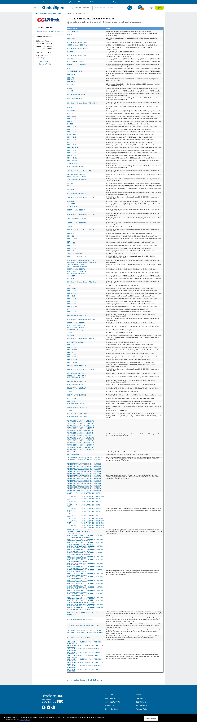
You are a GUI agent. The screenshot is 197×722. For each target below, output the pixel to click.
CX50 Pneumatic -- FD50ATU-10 (77, 45)
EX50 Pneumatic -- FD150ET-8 (76, 193)
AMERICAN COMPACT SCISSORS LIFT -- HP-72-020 (84, 485)
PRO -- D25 (71, 236)
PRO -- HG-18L (72, 158)
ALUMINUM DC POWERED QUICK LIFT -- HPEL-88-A (84, 459)
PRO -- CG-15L (72, 129)
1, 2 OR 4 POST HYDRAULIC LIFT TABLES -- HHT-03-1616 (85, 496)
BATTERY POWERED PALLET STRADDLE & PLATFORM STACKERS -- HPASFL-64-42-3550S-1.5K (85, 536)
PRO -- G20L (71, 251)
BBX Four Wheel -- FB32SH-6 (76, 381)
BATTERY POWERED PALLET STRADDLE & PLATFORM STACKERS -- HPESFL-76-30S (85, 574)
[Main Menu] (35, 7)
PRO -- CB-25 (71, 288)
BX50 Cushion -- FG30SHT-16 (76, 376)
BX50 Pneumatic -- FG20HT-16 (77, 273)
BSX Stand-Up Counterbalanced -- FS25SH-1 (81, 319)
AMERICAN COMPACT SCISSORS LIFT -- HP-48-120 (84, 478)
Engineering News (67, 2)
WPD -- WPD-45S (72, 31)
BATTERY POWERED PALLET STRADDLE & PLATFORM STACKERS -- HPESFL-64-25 (85, 564)
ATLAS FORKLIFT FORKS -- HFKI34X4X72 (80, 442)
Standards (82, 2)
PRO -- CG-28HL (72, 312)
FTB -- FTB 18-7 (72, 142)
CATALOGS (61, 14)
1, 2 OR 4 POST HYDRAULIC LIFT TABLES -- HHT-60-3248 (85, 527)
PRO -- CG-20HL (72, 248)
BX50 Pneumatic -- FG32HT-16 (77, 389)
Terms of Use (141, 705)
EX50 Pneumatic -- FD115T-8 (76, 99)
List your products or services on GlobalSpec (49, 31)
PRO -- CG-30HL (72, 359)
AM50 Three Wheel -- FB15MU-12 (77, 176)
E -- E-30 (70, 124)
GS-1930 (70, 68)
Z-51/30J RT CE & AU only (75, 342)
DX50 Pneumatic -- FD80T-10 (76, 65)
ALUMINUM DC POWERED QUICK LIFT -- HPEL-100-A (84, 458)
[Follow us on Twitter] (48, 708)
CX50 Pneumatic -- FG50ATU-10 (77, 48)
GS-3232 (70, 183)
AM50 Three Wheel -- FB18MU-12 (77, 218)
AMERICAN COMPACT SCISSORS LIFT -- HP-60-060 (84, 483)
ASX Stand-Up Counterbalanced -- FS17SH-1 (81, 198)
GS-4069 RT (71, 276)
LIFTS (69, 14)
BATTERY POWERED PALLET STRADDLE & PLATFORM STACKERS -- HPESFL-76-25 (85, 571)
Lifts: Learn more (72, 24)
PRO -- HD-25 (71, 291)
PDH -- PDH (71, 78)
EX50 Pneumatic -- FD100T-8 (76, 94)
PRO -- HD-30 (71, 347)
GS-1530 (70, 59)
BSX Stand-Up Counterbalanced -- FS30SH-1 (81, 370)
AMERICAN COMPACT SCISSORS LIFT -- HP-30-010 (84, 465)
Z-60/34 (69, 391)
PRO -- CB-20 (71, 233)
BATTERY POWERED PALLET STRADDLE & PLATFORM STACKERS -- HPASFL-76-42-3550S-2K (85, 547)
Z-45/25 (69, 332)
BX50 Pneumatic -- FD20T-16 (76, 269)
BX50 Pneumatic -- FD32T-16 (76, 384)
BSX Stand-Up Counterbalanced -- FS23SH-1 (81, 282)
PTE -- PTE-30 (71, 134)
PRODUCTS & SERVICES (48, 14)
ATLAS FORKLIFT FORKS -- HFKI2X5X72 (80, 435)
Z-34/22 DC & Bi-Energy (74, 253)
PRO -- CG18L (71, 155)
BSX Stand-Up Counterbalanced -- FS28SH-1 (81, 338)
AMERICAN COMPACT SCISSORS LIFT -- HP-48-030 (84, 477)
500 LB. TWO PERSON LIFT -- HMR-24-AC (80, 619)
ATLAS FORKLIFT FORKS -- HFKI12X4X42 (80, 420)
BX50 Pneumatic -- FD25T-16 (76, 323)
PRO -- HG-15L (72, 132)
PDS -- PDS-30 (72, 160)
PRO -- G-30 (71, 352)
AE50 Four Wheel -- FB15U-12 (76, 174)
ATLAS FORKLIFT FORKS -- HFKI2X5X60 (80, 434)
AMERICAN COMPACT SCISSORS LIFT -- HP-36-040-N (84, 470)
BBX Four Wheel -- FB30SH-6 (76, 365)
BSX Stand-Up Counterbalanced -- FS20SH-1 (81, 262)
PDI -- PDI (70, 80)
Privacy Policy (142, 709)
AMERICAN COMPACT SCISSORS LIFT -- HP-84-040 (84, 490)
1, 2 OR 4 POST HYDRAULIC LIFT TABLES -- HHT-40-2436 (85, 520)
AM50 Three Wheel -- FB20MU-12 (77, 266)
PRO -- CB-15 (71, 116)
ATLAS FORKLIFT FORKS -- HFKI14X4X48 (80, 429)
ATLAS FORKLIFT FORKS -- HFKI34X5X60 (80, 447)
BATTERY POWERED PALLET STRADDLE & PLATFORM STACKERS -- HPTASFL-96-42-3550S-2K (85, 608)
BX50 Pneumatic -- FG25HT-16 (77, 327)
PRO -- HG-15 (71, 137)
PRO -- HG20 (71, 243)
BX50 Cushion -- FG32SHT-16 (76, 387)
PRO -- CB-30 (71, 345)
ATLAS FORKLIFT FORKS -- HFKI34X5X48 (80, 446)
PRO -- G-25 (71, 296)
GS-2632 (70, 113)
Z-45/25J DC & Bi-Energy (75, 330)
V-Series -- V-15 (72, 163)
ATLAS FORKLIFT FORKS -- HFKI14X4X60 (80, 430)
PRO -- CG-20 (71, 245)
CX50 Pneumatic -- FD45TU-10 (77, 42)
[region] (98, 718)
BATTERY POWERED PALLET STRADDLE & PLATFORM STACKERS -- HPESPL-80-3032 (85, 594)
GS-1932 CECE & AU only (75, 71)
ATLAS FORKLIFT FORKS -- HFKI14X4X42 (80, 427)
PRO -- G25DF (71, 293)
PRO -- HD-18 (71, 145)
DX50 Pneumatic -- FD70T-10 (76, 55)
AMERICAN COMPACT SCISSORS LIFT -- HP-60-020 (84, 480)
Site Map (139, 698)
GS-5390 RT (71, 335)
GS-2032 (70, 91)
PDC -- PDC (71, 39)
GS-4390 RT (71, 278)
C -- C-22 (70, 85)
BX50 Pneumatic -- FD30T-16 (76, 373)
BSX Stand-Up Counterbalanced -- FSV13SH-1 (82, 103)
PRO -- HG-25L (72, 304)
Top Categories (142, 702)
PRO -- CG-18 (71, 153)
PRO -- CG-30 (71, 357)
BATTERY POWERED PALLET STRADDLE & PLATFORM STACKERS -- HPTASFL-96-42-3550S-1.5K (85, 605)
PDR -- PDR (71, 74)
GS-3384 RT (71, 201)
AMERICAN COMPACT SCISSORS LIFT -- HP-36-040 (84, 468)
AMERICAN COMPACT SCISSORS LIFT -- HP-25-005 (84, 463)
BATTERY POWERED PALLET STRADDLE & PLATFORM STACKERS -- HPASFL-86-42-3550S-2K (85, 553)
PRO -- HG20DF (72, 238)
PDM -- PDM (71, 81)
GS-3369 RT (71, 189)
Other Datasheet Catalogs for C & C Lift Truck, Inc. (85, 680)
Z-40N (69, 285)
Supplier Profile (44, 61)
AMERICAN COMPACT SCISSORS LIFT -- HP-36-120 (84, 473)
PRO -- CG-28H (72, 306)
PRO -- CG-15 (71, 126)
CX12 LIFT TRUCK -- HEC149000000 (79, 637)
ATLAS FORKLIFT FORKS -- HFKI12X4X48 (80, 422)
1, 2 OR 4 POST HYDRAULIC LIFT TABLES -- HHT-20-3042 (85, 518)
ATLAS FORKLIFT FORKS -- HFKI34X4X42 (80, 437)
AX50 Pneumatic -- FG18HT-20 (77, 223)
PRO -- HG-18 (71, 150)
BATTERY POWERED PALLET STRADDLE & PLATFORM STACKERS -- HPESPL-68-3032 (85, 588)
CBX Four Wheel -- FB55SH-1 (76, 396)
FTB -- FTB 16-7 (72, 140)
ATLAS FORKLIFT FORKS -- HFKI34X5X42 (80, 444)
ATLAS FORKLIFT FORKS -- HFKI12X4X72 (80, 425)
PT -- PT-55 (70, 309)
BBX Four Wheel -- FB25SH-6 (76, 315)
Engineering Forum (120, 2)
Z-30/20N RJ (71, 226)
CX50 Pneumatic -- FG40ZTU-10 (77, 407)
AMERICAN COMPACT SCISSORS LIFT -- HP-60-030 (84, 482)
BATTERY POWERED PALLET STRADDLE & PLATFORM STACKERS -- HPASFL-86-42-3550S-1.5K (85, 550)
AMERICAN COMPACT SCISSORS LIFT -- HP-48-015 (84, 475)
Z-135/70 (70, 52)
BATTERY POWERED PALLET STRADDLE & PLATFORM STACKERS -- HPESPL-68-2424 (85, 584)
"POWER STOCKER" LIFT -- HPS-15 (78, 533)
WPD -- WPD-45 (72, 452)
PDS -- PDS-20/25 (73, 454)
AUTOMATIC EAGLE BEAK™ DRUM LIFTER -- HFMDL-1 (85, 631)
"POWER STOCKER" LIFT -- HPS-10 (78, 530)
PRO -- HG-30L (72, 362)
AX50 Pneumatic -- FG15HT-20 (77, 179)
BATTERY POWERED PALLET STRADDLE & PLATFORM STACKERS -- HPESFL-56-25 (85, 557)
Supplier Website (45, 64)
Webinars (93, 2)
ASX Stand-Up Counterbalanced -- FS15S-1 (81, 171)
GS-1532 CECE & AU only (75, 61)
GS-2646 (70, 107)
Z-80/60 (69, 411)
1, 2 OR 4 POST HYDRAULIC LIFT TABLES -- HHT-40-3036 (85, 522)
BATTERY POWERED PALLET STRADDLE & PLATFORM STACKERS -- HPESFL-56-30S (85, 560)
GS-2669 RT (71, 111)
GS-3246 (70, 186)
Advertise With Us (112, 702)
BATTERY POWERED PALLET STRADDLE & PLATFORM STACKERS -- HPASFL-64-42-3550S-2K (85, 540)
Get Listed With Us (112, 698)
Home (36, 2)
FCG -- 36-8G (71, 398)
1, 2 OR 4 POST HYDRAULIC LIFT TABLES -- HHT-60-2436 (85, 525)
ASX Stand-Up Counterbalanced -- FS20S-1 (81, 260)
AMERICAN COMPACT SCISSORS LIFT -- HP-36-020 (84, 466)
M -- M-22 (70, 88)
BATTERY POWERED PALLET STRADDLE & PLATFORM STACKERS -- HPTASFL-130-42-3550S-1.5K (85, 598)
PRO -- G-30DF (72, 350)
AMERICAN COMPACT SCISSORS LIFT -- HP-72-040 (84, 487)
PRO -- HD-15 (71, 119)
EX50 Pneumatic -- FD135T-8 (76, 166)
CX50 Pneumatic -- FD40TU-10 (77, 413)
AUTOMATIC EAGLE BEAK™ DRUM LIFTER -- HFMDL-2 (85, 632)
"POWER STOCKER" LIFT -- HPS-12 (78, 531)
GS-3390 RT (71, 204)
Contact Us (109, 705)
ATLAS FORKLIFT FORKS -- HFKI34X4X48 (80, 439)
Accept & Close (150, 718)
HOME (36, 14)
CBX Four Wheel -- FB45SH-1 (76, 394)
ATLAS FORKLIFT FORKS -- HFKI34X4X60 (80, 441)
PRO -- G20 (71, 241)
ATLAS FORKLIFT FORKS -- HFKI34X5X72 (80, 449)
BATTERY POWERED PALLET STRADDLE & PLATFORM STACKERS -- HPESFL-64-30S (85, 567)
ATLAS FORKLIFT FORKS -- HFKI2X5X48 (80, 432)
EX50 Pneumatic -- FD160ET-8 (76, 210)
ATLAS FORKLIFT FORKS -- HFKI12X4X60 (80, 423)
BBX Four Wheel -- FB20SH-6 (76, 257)
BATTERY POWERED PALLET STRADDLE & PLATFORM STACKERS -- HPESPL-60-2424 (85, 577)
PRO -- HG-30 (71, 354)
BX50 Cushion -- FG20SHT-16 (76, 271)
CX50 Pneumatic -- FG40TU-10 (77, 417)
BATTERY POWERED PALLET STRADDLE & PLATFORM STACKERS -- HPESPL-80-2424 (85, 591)
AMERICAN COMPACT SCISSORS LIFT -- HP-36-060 (84, 471)
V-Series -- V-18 (72, 206)
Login (151, 8)
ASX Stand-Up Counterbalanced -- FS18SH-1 (81, 214)
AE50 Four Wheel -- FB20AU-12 (77, 265)
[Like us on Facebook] (43, 708)
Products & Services (50, 2)
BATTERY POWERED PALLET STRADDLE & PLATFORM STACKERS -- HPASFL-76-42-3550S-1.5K (85, 543)
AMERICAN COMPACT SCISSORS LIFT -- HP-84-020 (84, 489)
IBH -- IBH (70, 34)
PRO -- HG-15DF (72, 121)
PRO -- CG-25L (72, 298)
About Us (109, 695)
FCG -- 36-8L (71, 401)
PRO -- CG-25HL (72, 301)
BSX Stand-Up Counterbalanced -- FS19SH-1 (81, 230)
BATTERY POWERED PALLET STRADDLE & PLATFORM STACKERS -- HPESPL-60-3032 (85, 581)
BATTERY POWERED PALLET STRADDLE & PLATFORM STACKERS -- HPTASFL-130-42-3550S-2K (85, 601)
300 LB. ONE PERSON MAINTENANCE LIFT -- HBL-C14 (84, 625)
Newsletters (105, 2)
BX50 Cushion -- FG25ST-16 (76, 325)
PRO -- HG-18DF (72, 147)
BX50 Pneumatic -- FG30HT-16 (77, 378)
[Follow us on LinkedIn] (53, 708)
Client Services (111, 709)
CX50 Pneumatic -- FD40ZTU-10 (77, 404)
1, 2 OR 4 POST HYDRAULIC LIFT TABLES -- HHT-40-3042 (85, 524)
